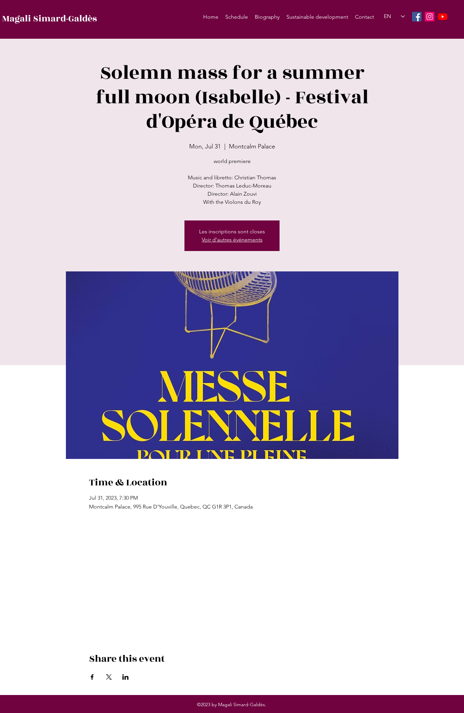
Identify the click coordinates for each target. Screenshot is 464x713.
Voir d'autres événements (232, 239)
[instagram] (429, 16)
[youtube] (442, 16)
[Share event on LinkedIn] (125, 677)
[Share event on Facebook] (92, 677)
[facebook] (417, 16)
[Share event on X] (109, 677)
